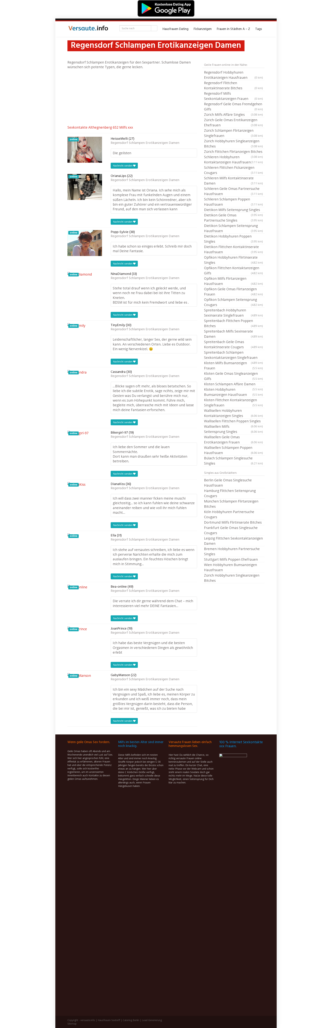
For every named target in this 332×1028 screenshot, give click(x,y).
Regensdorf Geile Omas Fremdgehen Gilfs (233, 106)
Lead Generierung (152, 1020)
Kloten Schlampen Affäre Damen (233, 384)
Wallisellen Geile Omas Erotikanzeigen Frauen (233, 440)
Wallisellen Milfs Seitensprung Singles (233, 429)
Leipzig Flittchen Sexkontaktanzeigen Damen (233, 541)
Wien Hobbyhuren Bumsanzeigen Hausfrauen (230, 567)
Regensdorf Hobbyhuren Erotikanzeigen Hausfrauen (233, 75)
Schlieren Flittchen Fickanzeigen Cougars (233, 170)
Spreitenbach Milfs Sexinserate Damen (233, 334)
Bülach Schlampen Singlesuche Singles (233, 461)
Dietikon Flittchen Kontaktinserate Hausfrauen (233, 249)
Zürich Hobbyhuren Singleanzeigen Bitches (233, 144)
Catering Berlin (131, 1020)
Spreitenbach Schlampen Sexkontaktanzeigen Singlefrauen (233, 355)
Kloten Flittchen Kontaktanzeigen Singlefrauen (233, 402)
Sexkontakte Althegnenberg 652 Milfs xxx (100, 127)
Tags (258, 29)
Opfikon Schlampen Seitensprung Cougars (233, 302)
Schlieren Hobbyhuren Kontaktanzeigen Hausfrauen (233, 159)
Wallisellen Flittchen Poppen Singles (233, 421)
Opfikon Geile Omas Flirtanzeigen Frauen (233, 292)
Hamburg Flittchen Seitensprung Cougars (230, 493)
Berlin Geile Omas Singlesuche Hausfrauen (228, 483)
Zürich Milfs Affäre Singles (233, 114)
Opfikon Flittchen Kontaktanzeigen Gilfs (233, 270)
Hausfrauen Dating (175, 29)
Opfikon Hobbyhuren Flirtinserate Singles (233, 260)
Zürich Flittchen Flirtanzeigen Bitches (233, 151)
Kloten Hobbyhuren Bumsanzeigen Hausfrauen (233, 392)
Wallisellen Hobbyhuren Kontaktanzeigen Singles (233, 413)
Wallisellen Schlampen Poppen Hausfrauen (233, 450)
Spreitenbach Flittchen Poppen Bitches (233, 323)
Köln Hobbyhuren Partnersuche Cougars (229, 514)
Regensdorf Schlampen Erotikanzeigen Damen (145, 143)
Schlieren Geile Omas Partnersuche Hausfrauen (233, 191)
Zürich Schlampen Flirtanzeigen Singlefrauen (233, 133)
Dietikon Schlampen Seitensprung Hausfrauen (233, 228)
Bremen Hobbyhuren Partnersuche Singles (232, 551)
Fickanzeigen (203, 29)
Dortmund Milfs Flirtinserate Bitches (233, 522)
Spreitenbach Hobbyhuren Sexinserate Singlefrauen (233, 313)
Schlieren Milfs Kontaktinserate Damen (233, 181)
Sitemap (72, 1023)
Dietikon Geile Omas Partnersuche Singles (233, 218)
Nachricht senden (123, 165)
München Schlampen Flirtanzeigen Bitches (231, 504)
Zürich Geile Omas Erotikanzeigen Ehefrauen (233, 122)
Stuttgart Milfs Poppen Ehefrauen (231, 559)
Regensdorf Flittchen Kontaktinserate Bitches (233, 85)
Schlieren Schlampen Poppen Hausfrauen (233, 202)
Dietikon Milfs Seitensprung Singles (233, 210)
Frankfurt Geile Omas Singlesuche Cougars (231, 530)
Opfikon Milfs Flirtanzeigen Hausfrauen (233, 281)
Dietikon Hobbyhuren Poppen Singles (233, 239)
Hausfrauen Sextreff (109, 1020)
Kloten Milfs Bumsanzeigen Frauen (233, 365)
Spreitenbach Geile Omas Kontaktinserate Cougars (233, 344)
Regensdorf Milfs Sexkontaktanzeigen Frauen (233, 96)
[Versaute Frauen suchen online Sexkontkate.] (88, 29)
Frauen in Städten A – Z (233, 29)
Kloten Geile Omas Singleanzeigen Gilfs (233, 376)
